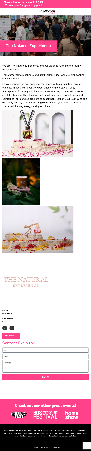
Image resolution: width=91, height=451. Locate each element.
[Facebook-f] (11, 328)
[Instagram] (4, 328)
